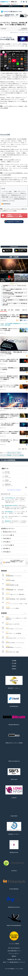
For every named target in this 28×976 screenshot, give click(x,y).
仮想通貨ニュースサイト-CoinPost (16, 968)
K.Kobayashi (3, 28)
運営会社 (14, 956)
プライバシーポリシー (14, 953)
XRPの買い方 (6, 548)
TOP (3, 975)
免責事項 (14, 666)
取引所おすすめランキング (9, 531)
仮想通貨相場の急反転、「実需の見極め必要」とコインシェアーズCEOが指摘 (13, 353)
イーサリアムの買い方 (8, 545)
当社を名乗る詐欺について (14, 950)
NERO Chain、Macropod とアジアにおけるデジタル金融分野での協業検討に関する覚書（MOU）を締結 (16, 507)
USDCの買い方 (7, 538)
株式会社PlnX (8, 521)
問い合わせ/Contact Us (14, 948)
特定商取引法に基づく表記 (14, 959)
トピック (14, 975)
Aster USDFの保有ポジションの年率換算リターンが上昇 (17, 561)
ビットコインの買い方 (8, 535)
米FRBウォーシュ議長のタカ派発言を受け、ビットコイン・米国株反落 (9, 432)
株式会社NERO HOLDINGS (11, 505)
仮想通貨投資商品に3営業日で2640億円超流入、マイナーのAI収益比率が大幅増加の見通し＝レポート (9, 416)
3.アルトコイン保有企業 (18, 455)
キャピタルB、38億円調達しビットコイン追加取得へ (9, 368)
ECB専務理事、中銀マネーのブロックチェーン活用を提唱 (9, 329)
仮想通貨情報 (24, 28)
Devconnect (4, 87)
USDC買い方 (14, 4)
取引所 (19, 975)
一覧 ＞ (25, 283)
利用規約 (14, 668)
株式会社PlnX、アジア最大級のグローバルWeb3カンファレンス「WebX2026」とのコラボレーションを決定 (16, 522)
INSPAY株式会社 (9, 511)
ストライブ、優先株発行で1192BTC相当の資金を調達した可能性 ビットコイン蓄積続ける (9, 378)
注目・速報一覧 (22, 449)
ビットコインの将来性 (5, 4)
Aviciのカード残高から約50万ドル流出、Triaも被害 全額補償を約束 (9, 360)
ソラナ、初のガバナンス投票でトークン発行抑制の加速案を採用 (9, 424)
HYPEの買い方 (7, 551)
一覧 (25, 494)
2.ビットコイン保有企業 (6, 455)
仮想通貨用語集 (6, 203)
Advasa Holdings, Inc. (10, 497)
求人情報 (14, 663)
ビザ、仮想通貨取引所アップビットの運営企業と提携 (13, 408)
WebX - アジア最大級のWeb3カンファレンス (14, 962)
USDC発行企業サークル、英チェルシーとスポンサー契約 (9, 440)
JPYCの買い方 (6, 541)
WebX (25, 975)
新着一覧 (8, 975)
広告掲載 (14, 660)
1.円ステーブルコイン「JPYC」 (14, 452)
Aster (6, 516)
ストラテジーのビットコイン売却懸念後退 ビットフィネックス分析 (9, 386)
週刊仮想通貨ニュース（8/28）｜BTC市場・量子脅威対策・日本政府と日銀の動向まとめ (9, 316)
